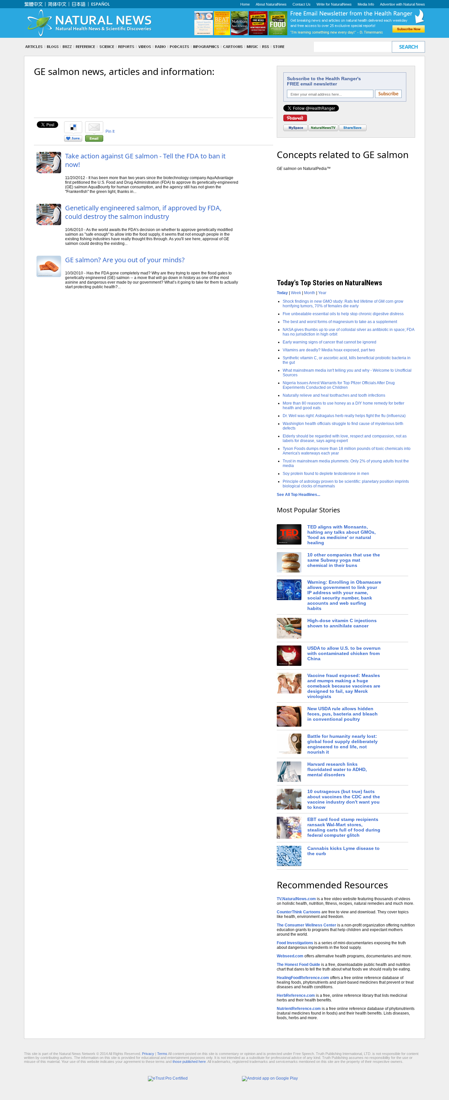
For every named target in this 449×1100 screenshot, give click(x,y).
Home (245, 4)
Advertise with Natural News (402, 4)
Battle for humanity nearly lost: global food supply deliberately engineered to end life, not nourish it (342, 744)
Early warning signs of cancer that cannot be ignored (329, 342)
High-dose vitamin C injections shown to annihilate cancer (342, 623)
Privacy (148, 1054)
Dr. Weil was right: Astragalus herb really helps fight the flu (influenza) (344, 415)
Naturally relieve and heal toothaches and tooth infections (334, 395)
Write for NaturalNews (334, 4)
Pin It (110, 131)
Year (322, 293)
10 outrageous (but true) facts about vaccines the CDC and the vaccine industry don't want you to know (343, 799)
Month (309, 293)
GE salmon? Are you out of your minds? (125, 259)
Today (282, 293)
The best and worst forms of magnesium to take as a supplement (340, 321)
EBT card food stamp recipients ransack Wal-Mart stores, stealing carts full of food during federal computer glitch (343, 827)
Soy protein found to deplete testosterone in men (326, 473)
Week (296, 293)
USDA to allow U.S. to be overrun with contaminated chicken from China (344, 653)
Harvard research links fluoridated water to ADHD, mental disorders (337, 769)
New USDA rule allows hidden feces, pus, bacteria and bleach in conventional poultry (342, 714)
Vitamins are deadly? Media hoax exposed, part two (329, 350)
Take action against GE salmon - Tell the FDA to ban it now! (145, 160)
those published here (189, 1062)
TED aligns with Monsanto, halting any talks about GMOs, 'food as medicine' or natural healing (341, 534)
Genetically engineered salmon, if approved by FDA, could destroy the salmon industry (143, 212)
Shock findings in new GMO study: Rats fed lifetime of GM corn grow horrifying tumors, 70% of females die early (343, 303)
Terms (162, 1054)
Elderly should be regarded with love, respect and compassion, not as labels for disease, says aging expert (345, 438)
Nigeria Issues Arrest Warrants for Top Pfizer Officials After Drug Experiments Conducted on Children (339, 385)
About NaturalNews (271, 4)
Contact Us (302, 4)
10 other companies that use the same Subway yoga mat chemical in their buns (343, 560)
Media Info (366, 4)
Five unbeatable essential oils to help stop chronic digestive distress (343, 314)
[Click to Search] (408, 47)
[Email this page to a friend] (94, 140)
